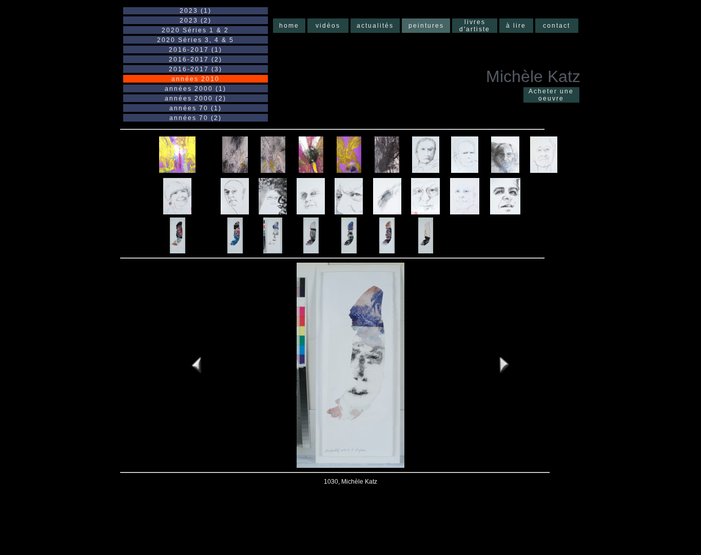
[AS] (464, 170)
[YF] (505, 211)
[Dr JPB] (543, 170)
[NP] (349, 211)
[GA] (273, 211)
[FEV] (235, 211)
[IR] (311, 211)
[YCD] (464, 211)
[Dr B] (505, 170)
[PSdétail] (387, 211)
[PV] (425, 211)
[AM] (425, 170)
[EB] (177, 211)
